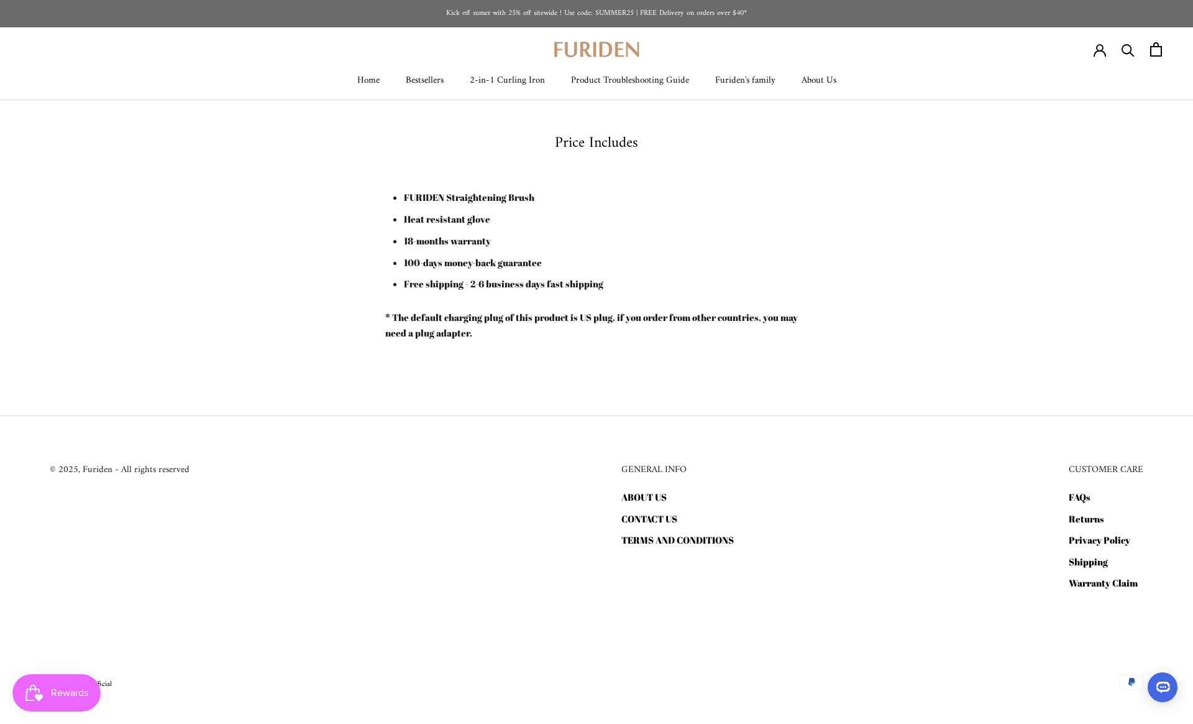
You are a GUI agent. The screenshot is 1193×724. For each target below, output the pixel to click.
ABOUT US (644, 497)
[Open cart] (1156, 49)
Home (368, 80)
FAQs (1079, 497)
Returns (1086, 519)
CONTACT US (649, 519)
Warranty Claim (1103, 583)
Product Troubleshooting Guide (630, 80)
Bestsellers (425, 80)
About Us (819, 80)
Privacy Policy (1099, 540)
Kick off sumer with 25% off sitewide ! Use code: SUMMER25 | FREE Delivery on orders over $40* (596, 13)
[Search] (1128, 49)
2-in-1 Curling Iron (507, 80)
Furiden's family (745, 80)
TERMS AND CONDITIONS (677, 540)
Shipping (1088, 561)
